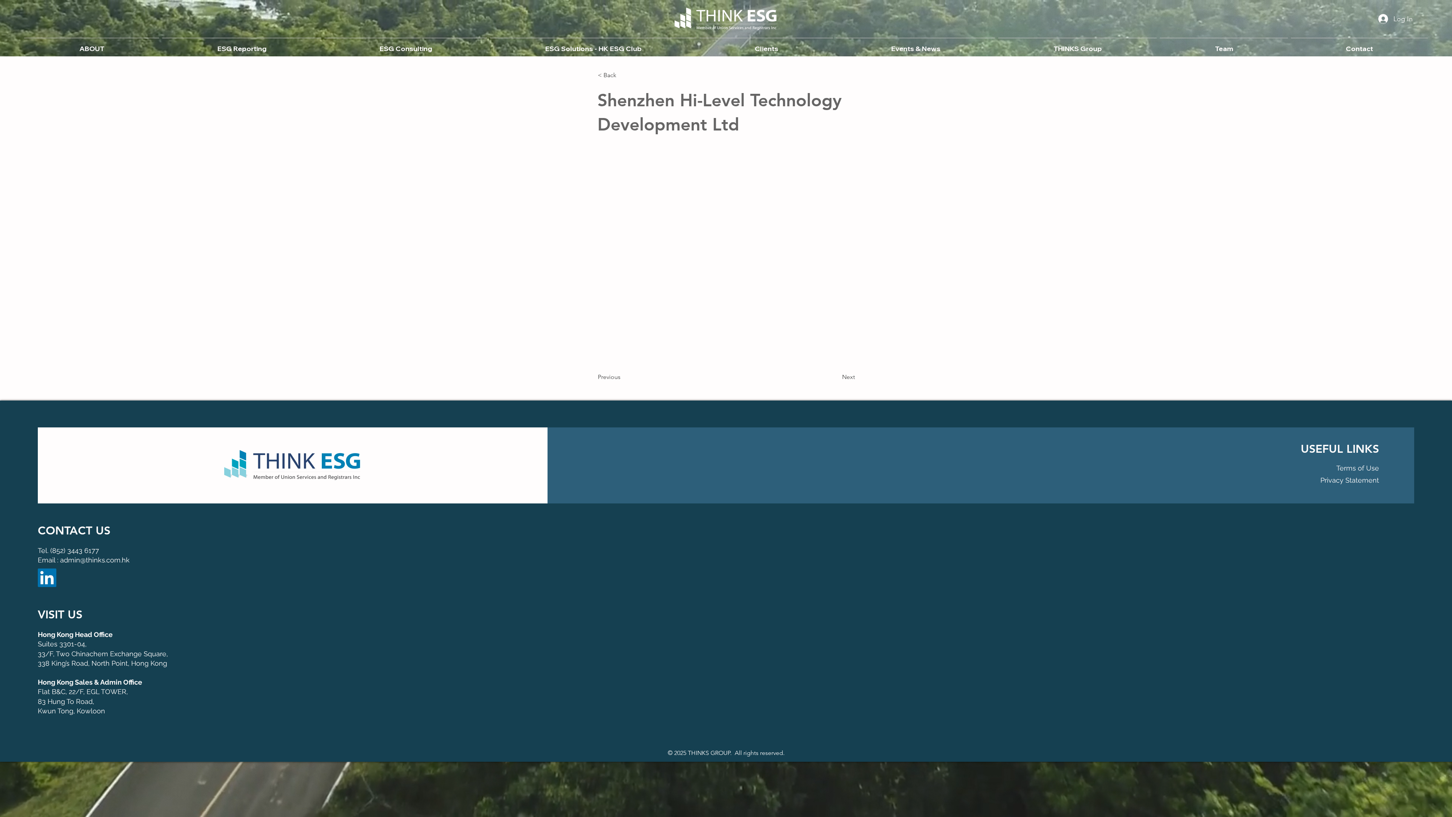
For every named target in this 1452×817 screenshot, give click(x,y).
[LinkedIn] (47, 577)
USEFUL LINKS (1340, 449)
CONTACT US (74, 530)
